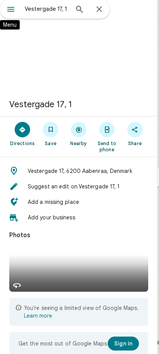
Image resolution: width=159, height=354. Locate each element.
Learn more (38, 315)
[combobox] (47, 9)
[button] (78, 171)
